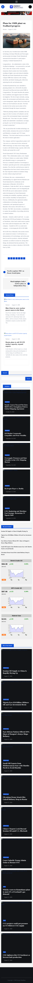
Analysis (7, 401)
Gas (4, 886)
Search (5, 372)
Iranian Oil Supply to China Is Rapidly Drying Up (14, 531)
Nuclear (5, 29)
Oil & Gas (6, 667)
